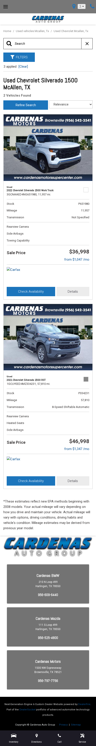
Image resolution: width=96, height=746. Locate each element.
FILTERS (22, 57)
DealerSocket (27, 709)
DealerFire (84, 704)
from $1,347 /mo (76, 449)
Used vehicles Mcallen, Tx (33, 31)
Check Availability (31, 292)
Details (73, 292)
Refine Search (26, 105)
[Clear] (23, 67)
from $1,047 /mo (76, 259)
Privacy (63, 724)
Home (7, 31)
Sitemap (76, 724)
